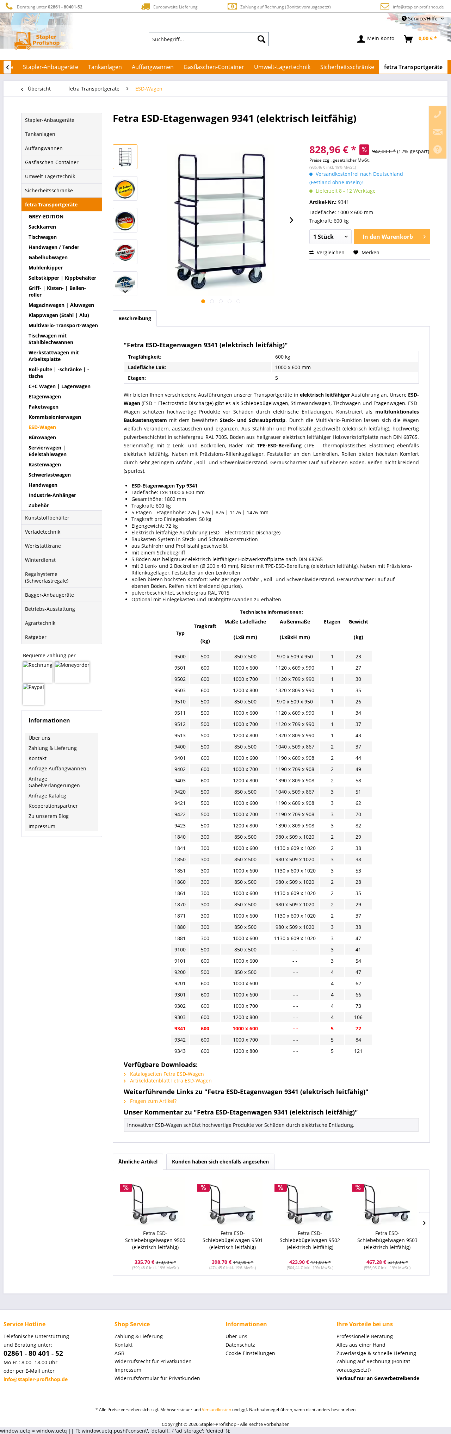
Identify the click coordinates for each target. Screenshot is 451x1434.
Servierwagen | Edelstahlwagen (48, 451)
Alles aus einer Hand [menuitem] (360, 1344)
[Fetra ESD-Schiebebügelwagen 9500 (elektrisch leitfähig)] (155, 1201)
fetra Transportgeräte (51, 204)
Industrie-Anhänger (52, 495)
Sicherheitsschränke (49, 190)
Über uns (39, 737)
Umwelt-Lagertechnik (50, 176)
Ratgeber (36, 637)
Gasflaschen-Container (52, 162)
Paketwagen (43, 406)
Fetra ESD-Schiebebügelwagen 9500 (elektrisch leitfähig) (155, 1240)
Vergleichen (330, 252)
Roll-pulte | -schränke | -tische (59, 372)
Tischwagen (43, 237)
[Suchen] (261, 39)
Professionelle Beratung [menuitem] (364, 1336)
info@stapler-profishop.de (418, 7)
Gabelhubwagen (48, 257)
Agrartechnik (40, 623)
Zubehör (39, 505)
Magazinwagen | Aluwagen (61, 305)
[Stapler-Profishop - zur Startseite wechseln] (37, 41)
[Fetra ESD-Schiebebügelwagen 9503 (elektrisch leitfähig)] (387, 1201)
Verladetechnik (42, 531)
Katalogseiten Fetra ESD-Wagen (166, 1073)
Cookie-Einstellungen (250, 1353)
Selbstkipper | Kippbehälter (62, 277)
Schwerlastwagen (50, 474)
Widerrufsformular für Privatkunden (157, 1378)
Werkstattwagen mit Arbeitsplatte (54, 355)
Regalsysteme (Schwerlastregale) (46, 577)
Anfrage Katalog (47, 795)
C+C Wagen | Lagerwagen (60, 386)
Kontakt (38, 758)
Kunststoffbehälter (47, 517)
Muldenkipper (46, 267)
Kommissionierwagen (55, 417)
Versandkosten (216, 1410)
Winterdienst (40, 560)
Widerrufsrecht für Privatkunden (153, 1361)
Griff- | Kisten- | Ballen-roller (57, 291)
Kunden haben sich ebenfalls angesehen (220, 1161)
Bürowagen (42, 437)
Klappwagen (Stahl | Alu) (59, 315)
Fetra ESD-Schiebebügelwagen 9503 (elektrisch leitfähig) (387, 1240)
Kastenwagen (45, 464)
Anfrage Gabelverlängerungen (54, 782)
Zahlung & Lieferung (53, 748)
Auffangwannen (44, 148)
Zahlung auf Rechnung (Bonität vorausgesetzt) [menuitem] (373, 1365)
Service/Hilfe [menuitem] (423, 18)
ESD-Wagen (42, 427)
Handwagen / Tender (54, 247)
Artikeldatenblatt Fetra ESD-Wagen (170, 1080)
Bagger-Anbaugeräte (49, 594)
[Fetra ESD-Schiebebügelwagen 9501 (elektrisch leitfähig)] (233, 1201)
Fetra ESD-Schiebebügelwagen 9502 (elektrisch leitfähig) (310, 1240)
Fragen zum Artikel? (153, 1101)
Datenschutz (240, 1344)
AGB (119, 1353)
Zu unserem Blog (49, 816)
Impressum (42, 826)
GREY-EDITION (46, 216)
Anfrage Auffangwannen (57, 768)
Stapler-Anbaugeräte (49, 120)
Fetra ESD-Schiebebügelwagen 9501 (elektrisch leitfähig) (233, 1240)
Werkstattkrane (43, 545)
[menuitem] (209, 39)
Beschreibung (134, 318)
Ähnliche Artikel (137, 1161)
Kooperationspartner (53, 805)
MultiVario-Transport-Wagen (63, 325)
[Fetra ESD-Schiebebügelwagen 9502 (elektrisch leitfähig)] (310, 1201)
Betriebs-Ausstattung (50, 609)
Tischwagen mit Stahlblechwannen (51, 339)
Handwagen (43, 485)
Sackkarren (42, 226)
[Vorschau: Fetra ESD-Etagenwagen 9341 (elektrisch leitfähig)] (125, 156)
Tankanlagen (40, 134)
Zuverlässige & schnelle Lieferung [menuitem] (376, 1353)
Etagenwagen (45, 396)
